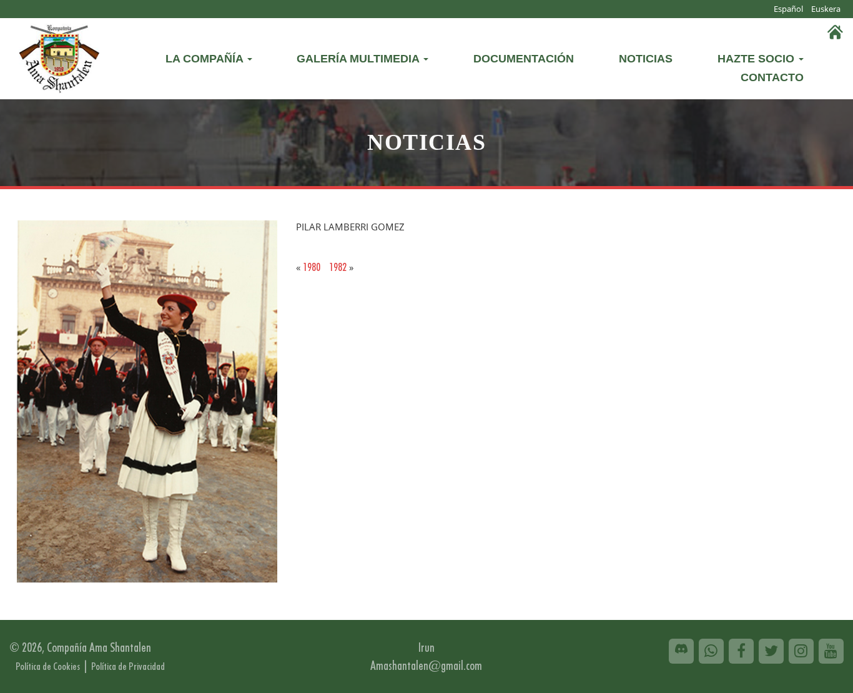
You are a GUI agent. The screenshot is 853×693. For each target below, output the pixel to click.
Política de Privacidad (128, 666)
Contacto (772, 77)
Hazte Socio (757, 58)
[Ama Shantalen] (59, 56)
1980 (311, 266)
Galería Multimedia (359, 58)
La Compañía (205, 58)
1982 (338, 266)
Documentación (523, 58)
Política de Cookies (48, 666)
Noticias (646, 58)
